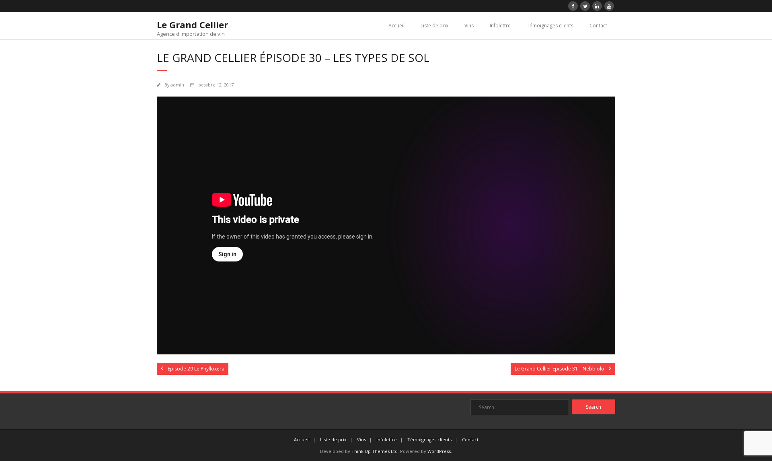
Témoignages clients (550, 25)
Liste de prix (434, 25)
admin (177, 85)
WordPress (439, 451)
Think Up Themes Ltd (374, 451)
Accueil (396, 25)
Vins (469, 25)
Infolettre (500, 25)
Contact (598, 25)
